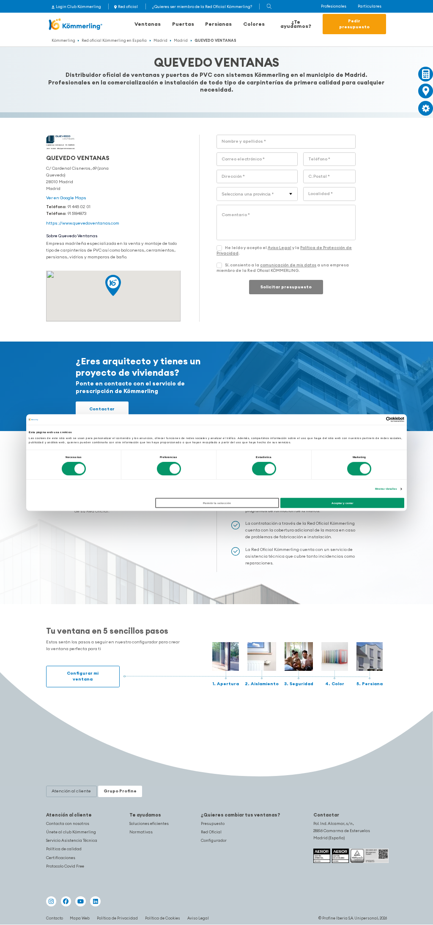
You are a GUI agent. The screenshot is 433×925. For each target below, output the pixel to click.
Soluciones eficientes (149, 823)
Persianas (218, 24)
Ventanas (147, 24)
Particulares (369, 6)
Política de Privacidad (117, 918)
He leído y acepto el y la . (284, 250)
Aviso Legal (279, 247)
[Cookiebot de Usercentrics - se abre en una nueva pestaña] (367, 419)
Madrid (160, 40)
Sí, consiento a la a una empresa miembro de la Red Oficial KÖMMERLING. (282, 268)
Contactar (102, 409)
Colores (254, 24)
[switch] (169, 468)
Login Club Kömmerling (78, 6)
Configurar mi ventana (83, 676)
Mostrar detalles (386, 488)
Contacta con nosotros (67, 823)
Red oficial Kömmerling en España (114, 40)
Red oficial (128, 6)
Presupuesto (213, 823)
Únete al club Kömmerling (71, 832)
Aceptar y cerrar (342, 503)
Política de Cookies (162, 918)
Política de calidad (64, 849)
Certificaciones (60, 857)
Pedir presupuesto (354, 24)
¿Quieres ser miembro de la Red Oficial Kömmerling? (202, 6)
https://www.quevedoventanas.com (82, 223)
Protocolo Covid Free (65, 866)
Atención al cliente (69, 815)
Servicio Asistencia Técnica (71, 840)
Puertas (183, 24)
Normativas (141, 832)
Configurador (214, 840)
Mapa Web (80, 918)
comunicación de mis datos (288, 265)
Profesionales (333, 6)
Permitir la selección (217, 503)
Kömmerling (63, 40)
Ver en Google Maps (66, 198)
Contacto (54, 918)
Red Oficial (211, 832)
